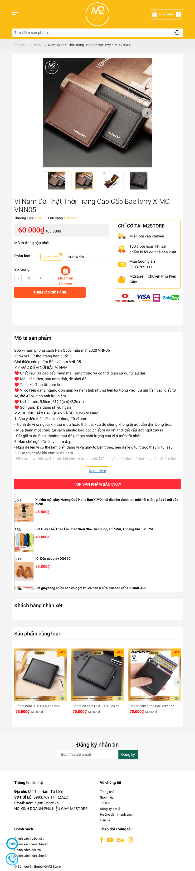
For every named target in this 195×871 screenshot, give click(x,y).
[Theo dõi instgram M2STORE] (130, 840)
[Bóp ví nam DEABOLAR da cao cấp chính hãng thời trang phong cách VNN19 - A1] (40, 675)
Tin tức (105, 803)
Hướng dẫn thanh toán (117, 814)
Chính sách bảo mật (29, 838)
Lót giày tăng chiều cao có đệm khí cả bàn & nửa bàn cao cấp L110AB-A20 (90, 588)
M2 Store (54, 866)
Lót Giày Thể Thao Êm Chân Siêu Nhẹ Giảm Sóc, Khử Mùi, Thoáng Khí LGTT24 (94, 529)
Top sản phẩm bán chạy (97, 484)
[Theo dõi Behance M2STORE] (120, 840)
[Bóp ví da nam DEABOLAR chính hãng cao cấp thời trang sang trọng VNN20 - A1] (97, 675)
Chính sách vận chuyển (31, 844)
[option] (97, 112)
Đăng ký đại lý (110, 809)
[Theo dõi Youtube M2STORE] (110, 840)
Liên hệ (105, 820)
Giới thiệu (107, 797)
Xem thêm (97, 471)
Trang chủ (107, 792)
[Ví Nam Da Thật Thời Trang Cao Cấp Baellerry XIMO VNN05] (97, 112)
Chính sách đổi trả (27, 850)
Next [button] (147, 113)
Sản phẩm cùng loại (37, 633)
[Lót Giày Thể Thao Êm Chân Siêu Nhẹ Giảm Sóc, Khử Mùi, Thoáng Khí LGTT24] (24, 542)
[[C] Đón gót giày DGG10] (24, 571)
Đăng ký (128, 754)
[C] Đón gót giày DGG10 (52, 558)
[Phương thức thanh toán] (147, 297)
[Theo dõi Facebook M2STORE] (101, 840)
